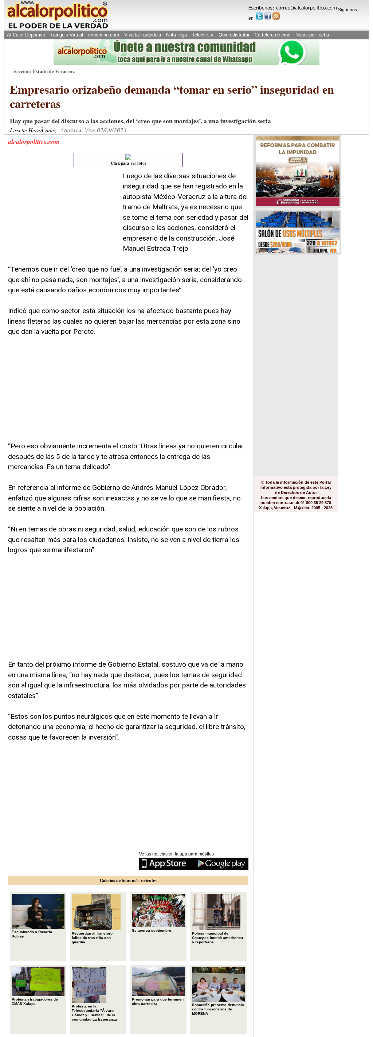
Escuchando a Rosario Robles (32, 934)
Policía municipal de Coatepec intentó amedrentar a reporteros (217, 937)
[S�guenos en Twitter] (259, 16)
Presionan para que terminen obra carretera (158, 1001)
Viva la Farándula (142, 35)
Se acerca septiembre (151, 930)
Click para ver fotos (128, 163)
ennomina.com (103, 35)
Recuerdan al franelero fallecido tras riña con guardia (92, 937)
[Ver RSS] (276, 16)
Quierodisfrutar (234, 35)
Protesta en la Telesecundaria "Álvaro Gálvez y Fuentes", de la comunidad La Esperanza (94, 1012)
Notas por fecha (312, 35)
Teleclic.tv (202, 35)
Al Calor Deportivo (26, 35)
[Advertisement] (62, 216)
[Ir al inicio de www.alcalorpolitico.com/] (57, 28)
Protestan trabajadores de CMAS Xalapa (35, 1001)
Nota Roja (176, 35)
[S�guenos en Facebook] (267, 16)
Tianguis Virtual (66, 35)
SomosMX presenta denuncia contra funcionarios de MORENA (218, 1009)
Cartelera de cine (272, 35)
